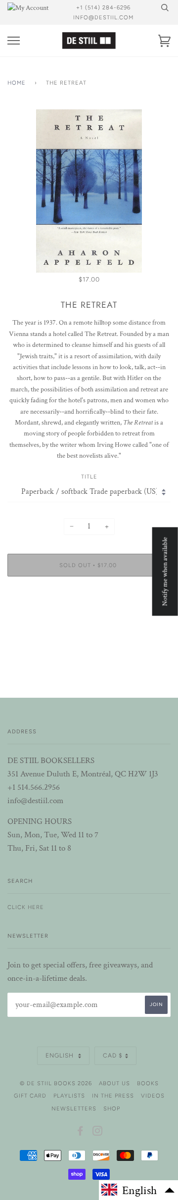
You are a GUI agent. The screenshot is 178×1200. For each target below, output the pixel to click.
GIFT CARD (30, 1095)
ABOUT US (114, 1083)
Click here (25, 907)
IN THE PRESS (113, 1095)
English (60, 1055)
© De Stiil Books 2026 (56, 1083)
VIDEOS (153, 1095)
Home (16, 82)
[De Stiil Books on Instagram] (97, 1132)
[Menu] (13, 41)
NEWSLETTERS (73, 1108)
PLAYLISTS (69, 1095)
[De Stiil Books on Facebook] (80, 1132)
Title (89, 476)
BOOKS (148, 1083)
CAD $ (113, 1055)
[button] (138, 1190)
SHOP (111, 1108)
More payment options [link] (89, 618)
